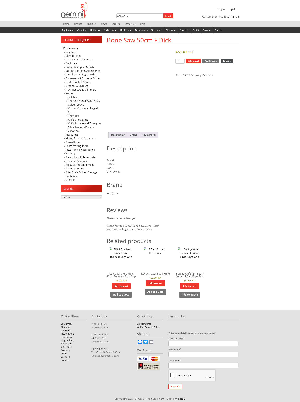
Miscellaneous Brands (81, 127)
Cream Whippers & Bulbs (80, 67)
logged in (127, 229)
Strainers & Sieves (76, 161)
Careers (116, 23)
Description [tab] (118, 135)
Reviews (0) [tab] (149, 135)
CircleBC (180, 398)
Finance (78, 23)
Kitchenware (110, 30)
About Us (91, 23)
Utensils (70, 180)
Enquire (227, 61)
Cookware (71, 63)
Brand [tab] (134, 135)
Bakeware (71, 52)
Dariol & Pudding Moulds (80, 74)
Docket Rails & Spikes (78, 82)
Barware (207, 30)
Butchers (73, 97)
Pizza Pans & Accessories (80, 149)
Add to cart (193, 61)
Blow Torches (73, 55)
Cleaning (82, 30)
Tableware (156, 30)
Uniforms (95, 30)
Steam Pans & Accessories (81, 157)
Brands (218, 30)
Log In (221, 9)
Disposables (141, 30)
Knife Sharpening (78, 119)
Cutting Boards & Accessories (83, 71)
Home (66, 23)
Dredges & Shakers (77, 86)
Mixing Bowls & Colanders (81, 138)
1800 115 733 (231, 16)
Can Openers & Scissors (80, 59)
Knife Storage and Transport (84, 123)
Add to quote (211, 61)
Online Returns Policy (148, 327)
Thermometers (74, 168)
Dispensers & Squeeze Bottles (83, 78)
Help (142, 23)
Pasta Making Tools (77, 146)
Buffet (196, 30)
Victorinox (74, 131)
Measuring (72, 134)
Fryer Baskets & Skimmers (81, 89)
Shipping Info (144, 323)
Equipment (68, 30)
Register (233, 9)
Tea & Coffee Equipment (80, 164)
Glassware (171, 30)
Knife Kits (73, 116)
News (104, 23)
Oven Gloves (73, 142)
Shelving (70, 153)
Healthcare (126, 30)
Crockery (184, 30)
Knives (69, 93)
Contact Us (130, 23)
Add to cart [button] (121, 286)
